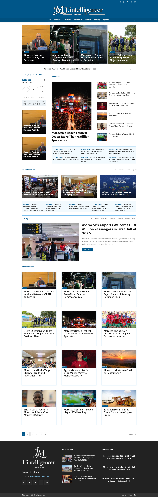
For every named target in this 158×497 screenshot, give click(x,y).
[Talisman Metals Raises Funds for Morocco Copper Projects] (119, 398)
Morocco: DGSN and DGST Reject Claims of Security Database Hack (117, 294)
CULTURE (67, 20)
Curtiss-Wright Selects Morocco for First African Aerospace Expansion (83, 468)
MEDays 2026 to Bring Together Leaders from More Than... (116, 193)
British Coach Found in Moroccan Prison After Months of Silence (93, 159)
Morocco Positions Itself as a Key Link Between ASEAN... (31, 127)
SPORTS (106, 20)
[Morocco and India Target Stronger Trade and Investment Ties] (102, 95)
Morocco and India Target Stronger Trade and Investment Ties (37, 373)
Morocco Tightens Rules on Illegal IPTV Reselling (78, 411)
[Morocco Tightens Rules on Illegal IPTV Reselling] (102, 137)
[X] (131, 2)
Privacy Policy (132, 495)
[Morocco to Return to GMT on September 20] (102, 116)
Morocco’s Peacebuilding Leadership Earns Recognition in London (85, 478)
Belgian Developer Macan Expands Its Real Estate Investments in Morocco (92, 151)
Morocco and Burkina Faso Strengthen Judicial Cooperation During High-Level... (77, 192)
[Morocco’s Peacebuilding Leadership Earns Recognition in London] (67, 479)
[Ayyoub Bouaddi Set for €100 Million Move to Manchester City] (102, 106)
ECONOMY (78, 20)
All (115, 170)
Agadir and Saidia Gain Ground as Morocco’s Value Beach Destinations (54, 207)
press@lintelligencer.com (39, 476)
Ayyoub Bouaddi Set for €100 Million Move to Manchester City (76, 373)
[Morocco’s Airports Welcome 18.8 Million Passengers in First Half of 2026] (67, 458)
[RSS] (127, 2)
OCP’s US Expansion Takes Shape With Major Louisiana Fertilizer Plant (71, 69)
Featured (121, 170)
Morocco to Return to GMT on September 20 (118, 371)
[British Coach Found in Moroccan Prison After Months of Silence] (102, 126)
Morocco (57, 20)
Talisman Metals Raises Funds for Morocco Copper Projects (118, 412)
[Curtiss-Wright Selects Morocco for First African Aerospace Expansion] (67, 468)
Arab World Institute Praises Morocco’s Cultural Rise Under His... (39, 193)
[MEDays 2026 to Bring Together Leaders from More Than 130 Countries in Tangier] (118, 186)
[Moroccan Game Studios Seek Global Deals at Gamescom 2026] (79, 280)
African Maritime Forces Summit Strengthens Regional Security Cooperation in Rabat (33, 207)
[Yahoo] (134, 2)
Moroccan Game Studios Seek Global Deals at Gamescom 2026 (77, 294)
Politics (88, 20)
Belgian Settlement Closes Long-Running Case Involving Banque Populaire (121, 151)
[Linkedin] (124, 2)
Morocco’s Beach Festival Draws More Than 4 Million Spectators (71, 136)
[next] (130, 69)
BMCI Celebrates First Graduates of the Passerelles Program (66, 158)
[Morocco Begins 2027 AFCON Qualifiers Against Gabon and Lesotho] (102, 85)
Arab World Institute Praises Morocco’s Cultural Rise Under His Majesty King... (124, 207)
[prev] (127, 69)
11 (41, 434)
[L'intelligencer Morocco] (79, 11)
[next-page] (45, 434)
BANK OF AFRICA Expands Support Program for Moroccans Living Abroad (64, 151)
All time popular (131, 170)
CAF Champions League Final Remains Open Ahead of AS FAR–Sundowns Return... (122, 159)
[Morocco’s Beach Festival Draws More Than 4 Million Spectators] (79, 319)
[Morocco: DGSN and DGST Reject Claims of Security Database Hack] (119, 280)
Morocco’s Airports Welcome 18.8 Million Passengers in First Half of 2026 (109, 229)
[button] (133, 20)
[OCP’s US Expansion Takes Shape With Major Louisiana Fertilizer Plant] (39, 319)
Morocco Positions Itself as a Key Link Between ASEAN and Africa (39, 294)
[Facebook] (120, 2)
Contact (123, 495)
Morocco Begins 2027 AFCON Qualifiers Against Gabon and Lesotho (119, 85)
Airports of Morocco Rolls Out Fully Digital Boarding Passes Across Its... (79, 206)
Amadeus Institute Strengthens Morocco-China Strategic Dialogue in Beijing (100, 207)
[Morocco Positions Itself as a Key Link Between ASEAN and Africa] (34, 122)
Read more (87, 249)
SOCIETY (97, 20)
